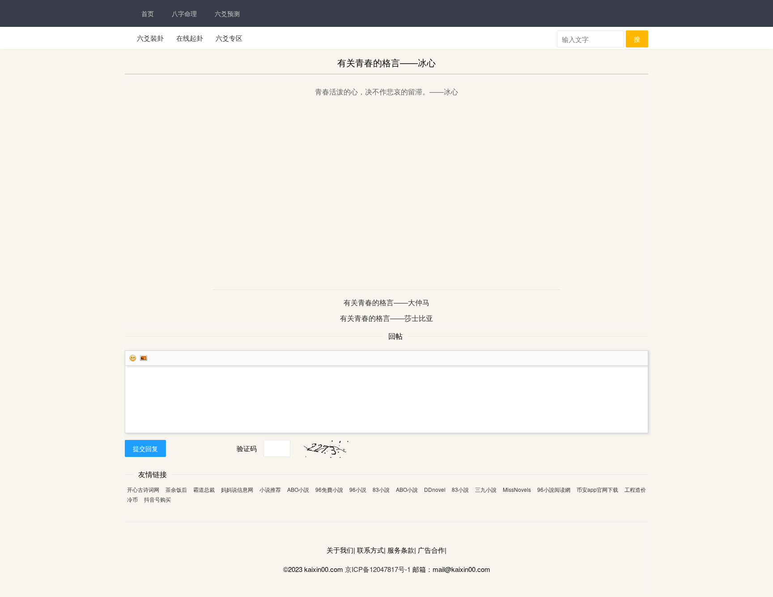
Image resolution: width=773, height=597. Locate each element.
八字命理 (184, 13)
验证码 (247, 448)
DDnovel (435, 489)
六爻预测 (227, 13)
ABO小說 (407, 489)
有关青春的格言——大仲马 (386, 302)
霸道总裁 (204, 489)
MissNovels (517, 489)
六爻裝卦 (150, 38)
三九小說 (486, 489)
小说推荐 (270, 489)
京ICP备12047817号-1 (378, 569)
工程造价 (635, 489)
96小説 (357, 489)
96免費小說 (329, 489)
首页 (147, 13)
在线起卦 (189, 38)
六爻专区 (229, 38)
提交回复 (145, 448)
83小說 (381, 489)
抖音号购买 (157, 499)
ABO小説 (298, 489)
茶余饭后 (176, 489)
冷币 (132, 499)
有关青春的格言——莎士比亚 (386, 318)
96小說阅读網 (553, 489)
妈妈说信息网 (237, 489)
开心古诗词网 (143, 489)
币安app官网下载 (597, 489)
